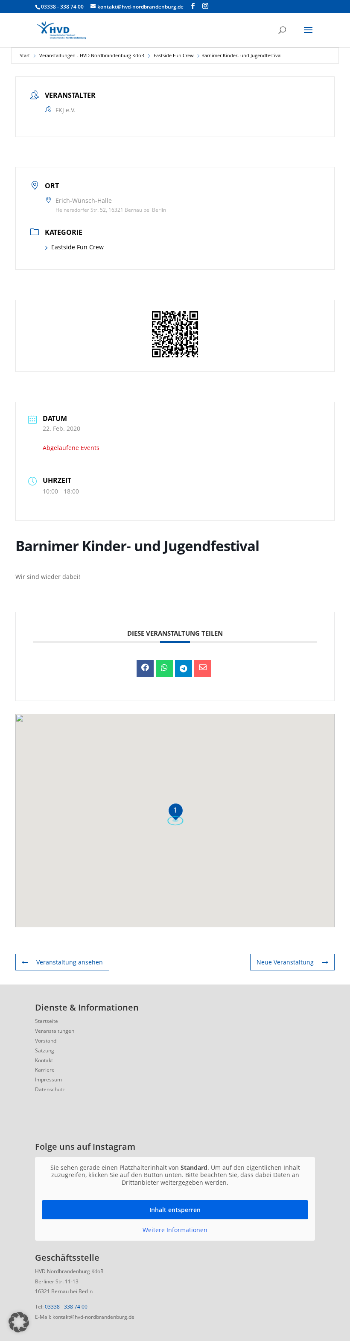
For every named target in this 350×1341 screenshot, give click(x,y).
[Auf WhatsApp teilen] (164, 668)
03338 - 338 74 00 (66, 1306)
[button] (19, 1322)
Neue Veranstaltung (285, 962)
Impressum (48, 1079)
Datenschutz (50, 1089)
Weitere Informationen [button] (175, 1230)
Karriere (45, 1069)
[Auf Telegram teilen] (183, 668)
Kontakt (44, 1060)
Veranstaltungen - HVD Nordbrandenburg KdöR (91, 55)
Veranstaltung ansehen (69, 962)
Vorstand (45, 1040)
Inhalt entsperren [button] (175, 1210)
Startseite (46, 1021)
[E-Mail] (202, 668)
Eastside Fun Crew (174, 55)
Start (25, 55)
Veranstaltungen (54, 1030)
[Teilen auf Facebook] (145, 668)
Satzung (44, 1050)
